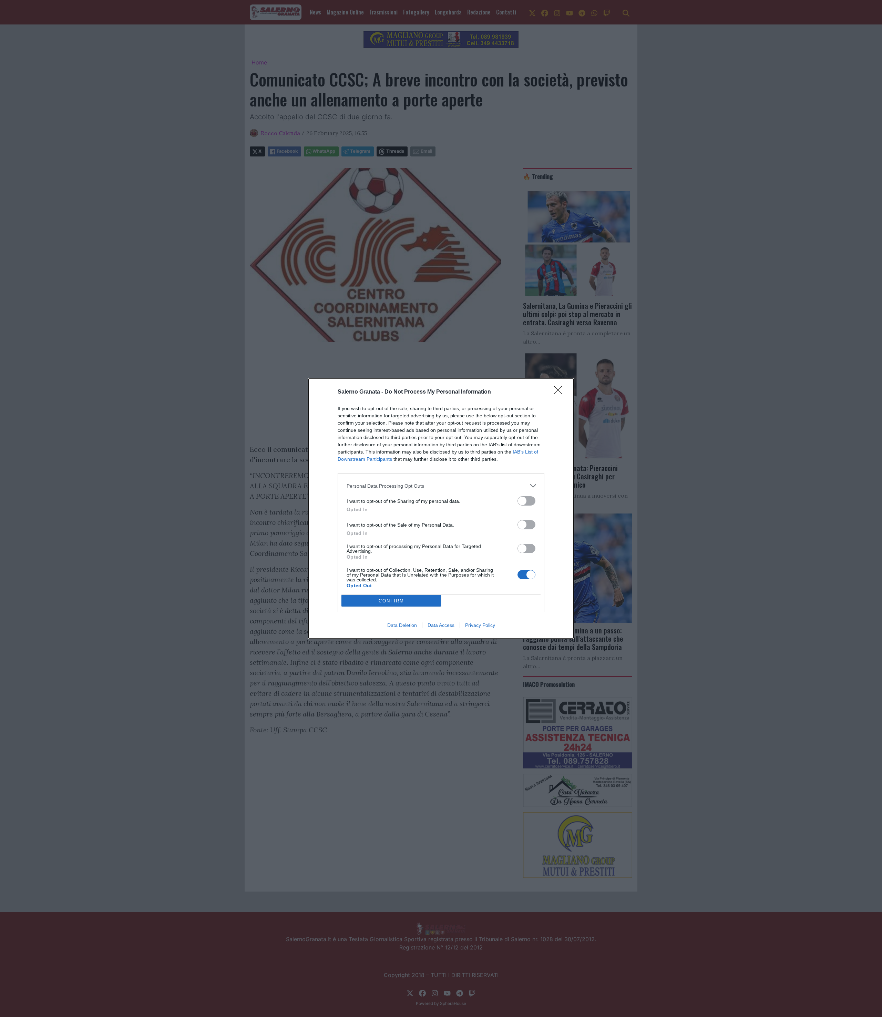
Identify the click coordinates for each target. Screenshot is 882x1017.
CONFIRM (391, 600)
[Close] (560, 392)
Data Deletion (402, 625)
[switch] (526, 501)
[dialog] (441, 508)
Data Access (441, 625)
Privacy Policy (480, 625)
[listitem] (441, 485)
